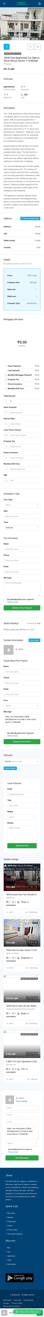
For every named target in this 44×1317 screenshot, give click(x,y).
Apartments (11, 1256)
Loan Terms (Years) (12, 430)
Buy (8, 1248)
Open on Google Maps (31, 218)
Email (6, 566)
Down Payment (10, 407)
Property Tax (9, 441)
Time (6, 522)
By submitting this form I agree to (20, 600)
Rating (10, 812)
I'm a (6, 700)
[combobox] (22, 505)
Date (6, 511)
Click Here (30, 629)
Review (10, 823)
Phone (6, 555)
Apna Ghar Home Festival (13, 53)
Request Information (22, 742)
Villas (9, 1260)
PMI (5, 475)
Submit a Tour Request (22, 608)
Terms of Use (12, 602)
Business (10, 1217)
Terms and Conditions (14, 1234)
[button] (27, 1311)
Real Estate (11, 1213)
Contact (10, 1226)
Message (7, 578)
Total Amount (9, 396)
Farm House (11, 1264)
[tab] (7, 47)
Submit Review (22, 846)
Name (6, 544)
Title (9, 800)
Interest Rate (9, 418)
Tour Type (8, 500)
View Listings (34, 640)
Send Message (22, 1158)
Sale (8, 1252)
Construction (11, 1221)
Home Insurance (11, 452)
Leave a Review (10, 768)
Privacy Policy (12, 1230)
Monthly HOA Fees (12, 464)
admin (11, 912)
